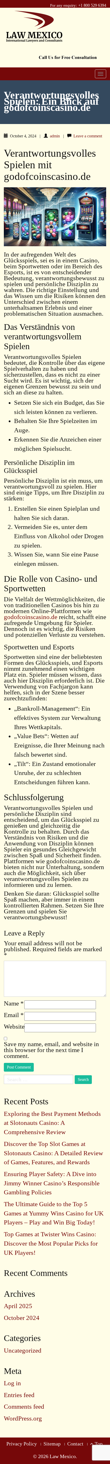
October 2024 (21, 1317)
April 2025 (18, 1305)
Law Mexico (63, 1456)
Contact (75, 1444)
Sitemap (52, 1444)
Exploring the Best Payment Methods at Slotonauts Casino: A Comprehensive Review (52, 1122)
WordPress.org (23, 1418)
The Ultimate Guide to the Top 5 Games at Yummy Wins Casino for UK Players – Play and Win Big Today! (54, 1213)
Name (14, 1003)
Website (14, 1026)
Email (14, 1015)
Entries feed (19, 1394)
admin (55, 136)
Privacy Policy (21, 1444)
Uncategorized (22, 1350)
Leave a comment (87, 136)
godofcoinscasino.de (30, 616)
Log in (12, 1383)
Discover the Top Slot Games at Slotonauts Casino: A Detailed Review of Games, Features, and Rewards (53, 1153)
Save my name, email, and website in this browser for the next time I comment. (51, 1050)
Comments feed (24, 1406)
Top (98, 1444)
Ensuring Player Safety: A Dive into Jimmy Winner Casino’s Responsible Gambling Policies (52, 1183)
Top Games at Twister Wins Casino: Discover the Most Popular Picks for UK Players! (51, 1243)
